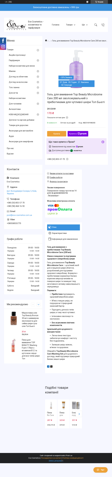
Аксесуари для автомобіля (21, 131)
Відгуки (10, 154)
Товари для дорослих (18, 125)
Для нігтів (13, 93)
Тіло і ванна (14, 87)
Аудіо (11, 136)
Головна (55, 25)
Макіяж (12, 71)
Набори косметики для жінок (22, 66)
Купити (57, 134)
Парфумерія (14, 60)
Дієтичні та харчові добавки (21, 120)
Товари (69, 25)
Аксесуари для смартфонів (21, 141)
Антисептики (15, 109)
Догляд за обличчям (18, 77)
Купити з (73, 134)
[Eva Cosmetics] (16, 25)
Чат (102, 470)
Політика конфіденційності (73, 458)
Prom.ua (69, 456)
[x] (51, 367)
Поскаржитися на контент (51, 458)
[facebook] (48, 367)
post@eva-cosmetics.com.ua (19, 215)
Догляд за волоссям (18, 82)
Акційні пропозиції (17, 55)
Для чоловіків (15, 104)
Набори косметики (17, 98)
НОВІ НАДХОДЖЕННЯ (18, 114)
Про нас (10, 148)
